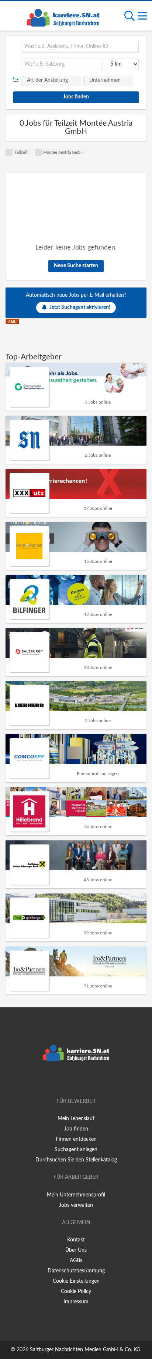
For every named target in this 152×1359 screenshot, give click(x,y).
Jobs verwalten (76, 1205)
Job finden (76, 1129)
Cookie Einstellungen (76, 1281)
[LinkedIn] (88, 1080)
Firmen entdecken (76, 1139)
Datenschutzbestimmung (76, 1270)
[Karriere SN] (63, 16)
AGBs (76, 1260)
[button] (17, 80)
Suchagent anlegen (76, 1149)
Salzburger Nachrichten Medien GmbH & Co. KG (85, 1349)
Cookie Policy (76, 1291)
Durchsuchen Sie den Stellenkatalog (76, 1160)
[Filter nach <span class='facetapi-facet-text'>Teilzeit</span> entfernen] (9, 152)
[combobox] (80, 47)
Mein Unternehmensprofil (76, 1195)
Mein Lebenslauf (76, 1118)
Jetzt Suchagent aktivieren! (79, 307)
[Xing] (77, 1080)
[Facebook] (65, 1080)
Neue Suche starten (76, 265)
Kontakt (76, 1240)
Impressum (76, 1301)
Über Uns (76, 1250)
